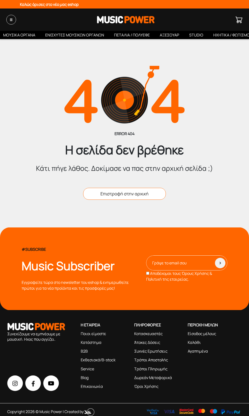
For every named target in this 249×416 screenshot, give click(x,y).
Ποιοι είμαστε (93, 333)
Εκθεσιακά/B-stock (98, 360)
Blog (85, 377)
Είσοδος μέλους (202, 333)
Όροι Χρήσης (146, 386)
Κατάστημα (91, 342)
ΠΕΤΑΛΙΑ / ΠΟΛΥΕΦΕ (132, 35)
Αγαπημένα (198, 351)
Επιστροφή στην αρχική (124, 194)
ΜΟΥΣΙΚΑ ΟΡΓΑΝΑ (19, 35)
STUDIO (196, 35)
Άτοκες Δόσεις (147, 342)
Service (87, 369)
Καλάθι (194, 342)
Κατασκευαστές (148, 333)
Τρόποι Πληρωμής (151, 369)
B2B (84, 351)
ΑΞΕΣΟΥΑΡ (169, 35)
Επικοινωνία (92, 386)
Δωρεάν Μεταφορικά (153, 377)
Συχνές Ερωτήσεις (151, 351)
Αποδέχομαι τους (179, 276)
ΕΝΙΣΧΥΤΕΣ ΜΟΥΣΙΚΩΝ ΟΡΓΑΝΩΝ (74, 35)
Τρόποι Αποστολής (151, 360)
